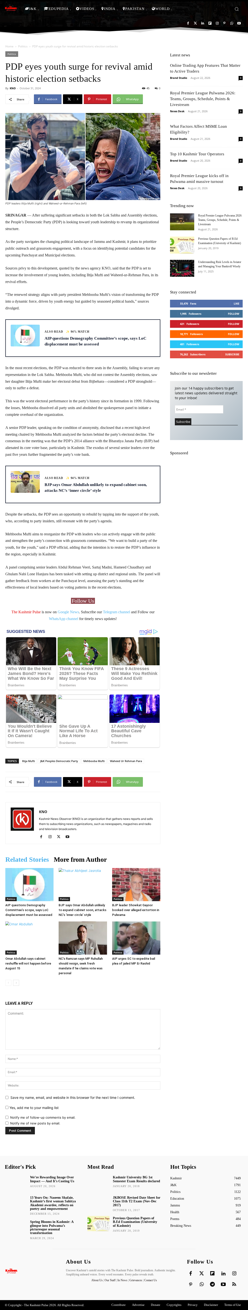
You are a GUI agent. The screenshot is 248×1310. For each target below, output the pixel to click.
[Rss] (234, 1285)
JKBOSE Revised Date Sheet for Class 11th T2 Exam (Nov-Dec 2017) (136, 1201)
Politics (23, 46)
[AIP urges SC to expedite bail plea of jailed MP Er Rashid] (136, 938)
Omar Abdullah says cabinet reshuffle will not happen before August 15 (28, 963)
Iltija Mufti (28, 761)
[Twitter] (195, 23)
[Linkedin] (202, 23)
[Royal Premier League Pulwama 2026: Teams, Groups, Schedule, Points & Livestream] (182, 221)
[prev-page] (8, 983)
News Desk (177, 111)
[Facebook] (188, 23)
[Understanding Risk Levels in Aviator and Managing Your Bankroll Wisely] (182, 268)
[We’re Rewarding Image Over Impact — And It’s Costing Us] (16, 1182)
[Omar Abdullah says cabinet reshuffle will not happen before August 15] (29, 938)
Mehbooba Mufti (94, 761)
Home (9, 46)
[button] (236, 8)
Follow (233, 313)
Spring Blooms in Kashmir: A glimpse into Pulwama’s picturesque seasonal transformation (52, 1227)
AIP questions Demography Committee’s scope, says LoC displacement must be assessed (28, 910)
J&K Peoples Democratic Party (59, 761)
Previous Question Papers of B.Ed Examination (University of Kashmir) (135, 1222)
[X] (60, 837)
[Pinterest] (224, 23)
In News (122, 1280)
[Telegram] (212, 1285)
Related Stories (27, 859)
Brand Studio (178, 78)
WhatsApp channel (63, 619)
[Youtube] (239, 23)
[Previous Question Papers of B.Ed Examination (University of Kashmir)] (182, 245)
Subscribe (232, 354)
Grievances (135, 1280)
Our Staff (110, 1280)
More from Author (80, 859)
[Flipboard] (210, 23)
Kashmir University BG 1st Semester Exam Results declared (136, 1179)
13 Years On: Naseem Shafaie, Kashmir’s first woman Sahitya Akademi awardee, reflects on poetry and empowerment (53, 1203)
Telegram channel (116, 612)
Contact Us (150, 1280)
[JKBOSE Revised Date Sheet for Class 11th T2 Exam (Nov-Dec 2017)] (98, 1203)
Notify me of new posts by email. (35, 1123)
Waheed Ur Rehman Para (126, 761)
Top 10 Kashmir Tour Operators (197, 154)
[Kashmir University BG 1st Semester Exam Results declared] (98, 1182)
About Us (97, 1280)
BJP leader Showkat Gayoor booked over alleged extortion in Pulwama (135, 910)
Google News (68, 612)
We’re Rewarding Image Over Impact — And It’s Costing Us (52, 1179)
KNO (13, 88)
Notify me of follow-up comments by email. (43, 1117)
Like (236, 303)
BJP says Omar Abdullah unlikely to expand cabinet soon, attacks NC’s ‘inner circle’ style (82, 910)
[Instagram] (217, 23)
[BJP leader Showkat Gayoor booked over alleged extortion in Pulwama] (136, 884)
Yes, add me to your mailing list (33, 1108)
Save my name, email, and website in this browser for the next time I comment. (72, 1097)
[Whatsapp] (231, 23)
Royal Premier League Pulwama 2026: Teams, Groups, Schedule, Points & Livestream (202, 99)
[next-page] (16, 983)
